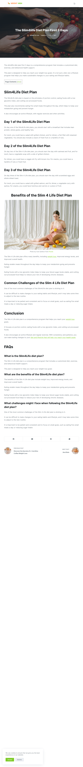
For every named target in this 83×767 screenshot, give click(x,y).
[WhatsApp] (69, 439)
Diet (55, 35)
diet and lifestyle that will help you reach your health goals (53, 337)
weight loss (51, 256)
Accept (10, 759)
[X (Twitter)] (32, 439)
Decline (19, 759)
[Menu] (75, 3)
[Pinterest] (51, 439)
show (19, 82)
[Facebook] (13, 439)
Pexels (51, 251)
